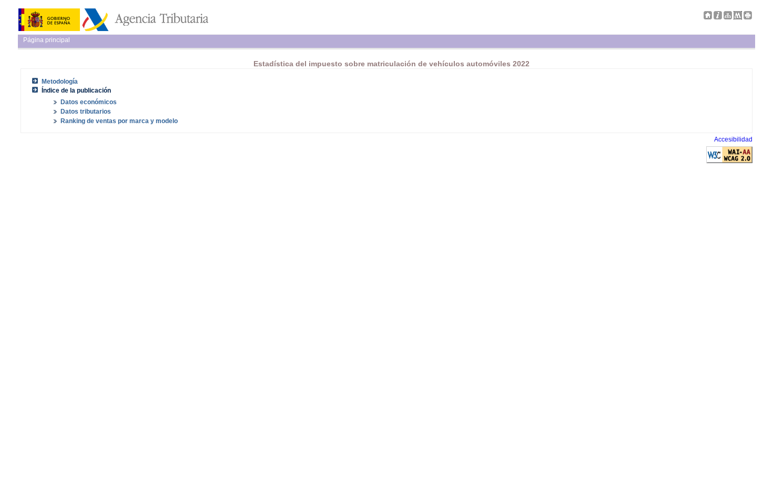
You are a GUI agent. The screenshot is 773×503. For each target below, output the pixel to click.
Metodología (60, 81)
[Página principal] (708, 17)
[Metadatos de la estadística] (738, 17)
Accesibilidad (733, 139)
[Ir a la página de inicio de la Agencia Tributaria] (113, 29)
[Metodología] (718, 17)
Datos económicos (88, 102)
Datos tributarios (85, 111)
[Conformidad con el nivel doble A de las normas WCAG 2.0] (729, 161)
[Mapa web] (728, 17)
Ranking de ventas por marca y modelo (119, 121)
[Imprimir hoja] (748, 17)
